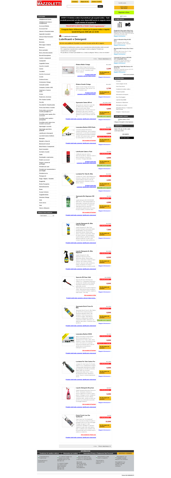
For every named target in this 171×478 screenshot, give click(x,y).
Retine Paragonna (44, 184)
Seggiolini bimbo (43, 194)
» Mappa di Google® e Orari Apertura (123, 122)
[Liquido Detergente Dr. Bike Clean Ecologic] (68, 229)
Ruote (41, 189)
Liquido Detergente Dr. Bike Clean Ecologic (84, 224)
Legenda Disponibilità (121, 99)
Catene (41, 69)
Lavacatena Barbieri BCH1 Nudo (85, 127)
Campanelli (42, 61)
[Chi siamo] (123, 16)
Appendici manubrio (44, 34)
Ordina (95, 58)
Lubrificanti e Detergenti (46, 133)
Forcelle (41, 102)
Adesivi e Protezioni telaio (46, 31)
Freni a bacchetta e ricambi (47, 107)
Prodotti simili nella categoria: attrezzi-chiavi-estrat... (86, 75)
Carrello (122, 3)
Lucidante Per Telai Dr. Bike (84, 174)
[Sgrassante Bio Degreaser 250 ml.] (68, 202)
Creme (41, 94)
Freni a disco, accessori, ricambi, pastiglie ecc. (46, 111)
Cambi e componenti (45, 58)
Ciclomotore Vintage (45, 82)
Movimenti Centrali (44, 144)
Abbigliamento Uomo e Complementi (45, 22)
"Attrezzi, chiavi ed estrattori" (101, 52)
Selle (40, 200)
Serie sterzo (42, 202)
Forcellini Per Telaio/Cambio (47, 105)
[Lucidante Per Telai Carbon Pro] (68, 367)
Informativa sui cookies (121, 105)
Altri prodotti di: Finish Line (88, 434)
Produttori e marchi (45, 212)
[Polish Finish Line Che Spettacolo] (68, 421)
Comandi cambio (44, 85)
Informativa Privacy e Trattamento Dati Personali (124, 108)
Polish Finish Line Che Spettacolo (83, 416)
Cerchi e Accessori (44, 74)
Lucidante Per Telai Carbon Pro (85, 361)
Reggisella (42, 181)
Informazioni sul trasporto (122, 94)
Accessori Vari (43, 28)
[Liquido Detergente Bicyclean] (68, 393)
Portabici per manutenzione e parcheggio (47, 170)
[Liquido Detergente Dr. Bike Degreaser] (68, 257)
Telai (40, 205)
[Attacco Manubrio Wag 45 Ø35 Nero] (128, 25)
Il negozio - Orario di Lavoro (122, 111)
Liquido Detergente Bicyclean (85, 388)
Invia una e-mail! (125, 137)
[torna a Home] (60, 36)
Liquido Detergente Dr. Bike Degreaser (84, 251)
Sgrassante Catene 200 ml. (84, 102)
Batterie (41, 39)
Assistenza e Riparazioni (122, 102)
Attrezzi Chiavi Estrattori (46, 36)
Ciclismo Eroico (43, 79)
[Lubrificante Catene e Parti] (68, 157)
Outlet (41, 154)
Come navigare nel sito (121, 83)
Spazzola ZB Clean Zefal (83, 277)
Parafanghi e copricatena (46, 157)
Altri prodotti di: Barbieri (89, 140)
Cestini (41, 77)
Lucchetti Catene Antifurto (46, 136)
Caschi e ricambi (44, 66)
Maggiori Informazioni (104, 77)
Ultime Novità (119, 19)
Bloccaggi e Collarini (45, 44)
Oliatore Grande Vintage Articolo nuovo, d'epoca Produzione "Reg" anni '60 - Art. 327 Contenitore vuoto (85, 88)
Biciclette (42, 42)
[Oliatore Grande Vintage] (68, 90)
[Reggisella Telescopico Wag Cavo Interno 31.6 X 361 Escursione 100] (120, 25)
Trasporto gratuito (120, 91)
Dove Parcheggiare (120, 97)
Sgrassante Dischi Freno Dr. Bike (84, 307)
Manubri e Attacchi (44, 141)
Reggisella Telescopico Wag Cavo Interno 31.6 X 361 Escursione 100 (123, 31)
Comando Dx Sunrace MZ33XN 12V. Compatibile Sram (122, 58)
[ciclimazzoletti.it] (49, 3)
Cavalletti (42, 71)
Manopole (42, 138)
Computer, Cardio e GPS (46, 87)
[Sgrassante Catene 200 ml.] (68, 108)
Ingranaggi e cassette (45, 126)
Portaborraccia (43, 173)
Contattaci (74, 1)
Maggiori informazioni (119, 36)
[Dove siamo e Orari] (124, 119)
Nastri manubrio (43, 149)
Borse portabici (43, 50)
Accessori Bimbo (44, 26)
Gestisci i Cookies (96, 1)
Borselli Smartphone (45, 55)
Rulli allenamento (44, 186)
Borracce (42, 47)
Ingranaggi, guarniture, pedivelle (45, 129)
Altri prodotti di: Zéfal (90, 295)
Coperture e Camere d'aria (45, 91)
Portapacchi (42, 176)
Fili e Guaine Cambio (45, 99)
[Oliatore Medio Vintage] (68, 70)
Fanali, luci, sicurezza (45, 97)
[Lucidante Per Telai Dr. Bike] (68, 179)
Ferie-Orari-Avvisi (120, 86)
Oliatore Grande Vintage (83, 84)
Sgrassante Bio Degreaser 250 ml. (85, 196)
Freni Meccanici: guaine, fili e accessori (47, 115)
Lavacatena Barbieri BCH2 (84, 334)
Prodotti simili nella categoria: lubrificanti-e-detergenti (81, 119)
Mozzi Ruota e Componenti (46, 146)
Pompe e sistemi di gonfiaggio (44, 163)
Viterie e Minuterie (44, 208)
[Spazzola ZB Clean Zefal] (68, 283)
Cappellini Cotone (44, 63)
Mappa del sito (84, 1)
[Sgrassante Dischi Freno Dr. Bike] (68, 312)
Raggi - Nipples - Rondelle (46, 178)
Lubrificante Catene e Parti (84, 151)
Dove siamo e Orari (121, 116)
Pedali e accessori (44, 160)
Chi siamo (118, 81)
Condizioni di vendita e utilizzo (123, 89)
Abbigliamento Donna (45, 19)
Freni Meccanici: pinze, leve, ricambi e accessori (47, 123)
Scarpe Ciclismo (43, 192)
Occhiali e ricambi (44, 152)
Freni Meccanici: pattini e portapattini (46, 119)
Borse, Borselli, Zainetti (45, 53)
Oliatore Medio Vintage (83, 64)
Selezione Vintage (44, 197)
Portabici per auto (44, 166)
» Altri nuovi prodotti (128, 74)
